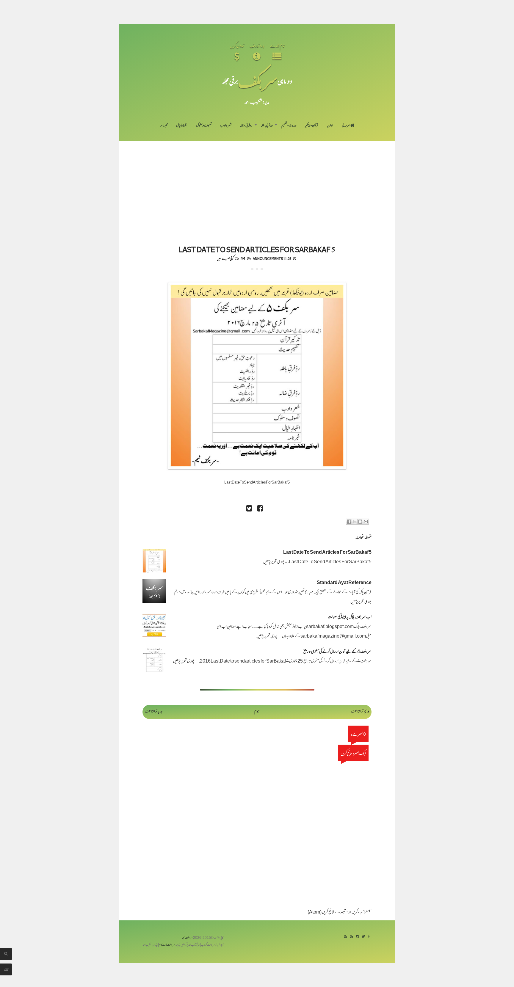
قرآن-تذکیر (311, 125)
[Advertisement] (257, 185)
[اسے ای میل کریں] (366, 522)
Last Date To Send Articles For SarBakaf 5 (257, 249)
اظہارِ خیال (181, 125)
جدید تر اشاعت (153, 712)
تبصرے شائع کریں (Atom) (327, 912)
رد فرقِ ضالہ (246, 125)
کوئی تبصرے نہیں (225, 258)
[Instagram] (357, 937)
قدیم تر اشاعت (360, 712)
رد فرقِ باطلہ (267, 125)
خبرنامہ (163, 125)
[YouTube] (351, 937)
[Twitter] (363, 937)
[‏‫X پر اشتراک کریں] (355, 522)
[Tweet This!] (249, 509)
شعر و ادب (225, 125)
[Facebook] (369, 937)
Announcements (268, 258)
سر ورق (346, 125)
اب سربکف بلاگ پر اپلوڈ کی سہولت (350, 617)
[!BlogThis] (360, 522)
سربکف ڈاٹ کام (167, 945)
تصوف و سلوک (204, 125)
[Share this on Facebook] (260, 509)
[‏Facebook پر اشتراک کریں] (349, 522)
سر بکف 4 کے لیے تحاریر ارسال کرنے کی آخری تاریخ (337, 652)
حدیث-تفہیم (289, 125)
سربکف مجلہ (187, 938)
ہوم (257, 712)
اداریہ (330, 125)
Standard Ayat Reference (344, 583)
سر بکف (258, 80)
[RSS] (345, 937)
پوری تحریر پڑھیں (273, 562)
